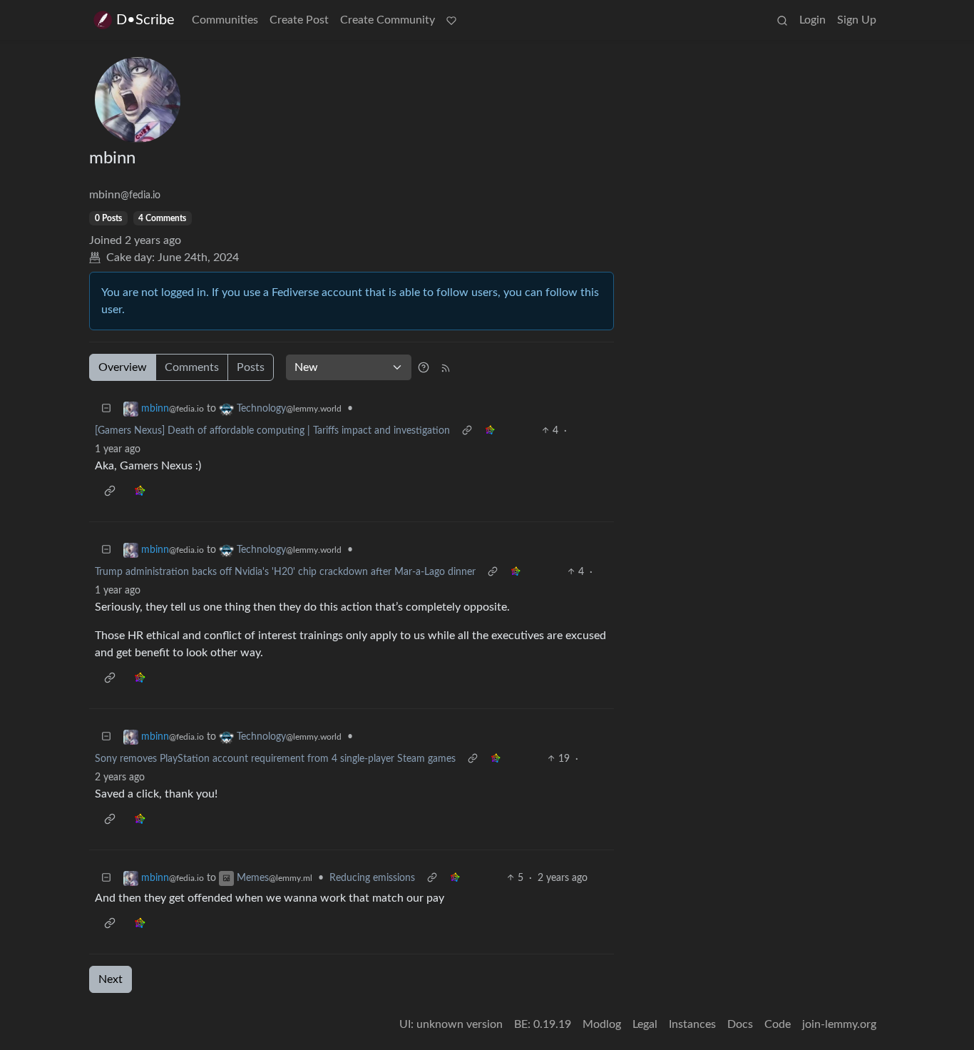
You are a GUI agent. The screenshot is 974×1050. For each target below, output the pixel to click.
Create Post (299, 20)
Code (777, 1024)
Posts (251, 367)
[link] (489, 431)
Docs (740, 1024)
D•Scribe (145, 20)
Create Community (387, 20)
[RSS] (446, 367)
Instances (692, 1024)
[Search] (782, 20)
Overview (122, 367)
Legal (644, 1024)
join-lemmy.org (839, 1024)
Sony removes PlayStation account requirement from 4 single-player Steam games (275, 759)
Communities (225, 20)
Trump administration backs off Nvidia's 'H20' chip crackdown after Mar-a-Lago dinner (285, 572)
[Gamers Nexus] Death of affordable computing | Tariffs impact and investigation (272, 431)
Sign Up (856, 20)
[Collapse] (106, 409)
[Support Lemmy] (451, 20)
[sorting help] (423, 367)
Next (110, 979)
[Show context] (467, 431)
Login (812, 20)
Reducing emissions (372, 878)
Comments (192, 367)
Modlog (602, 1024)
